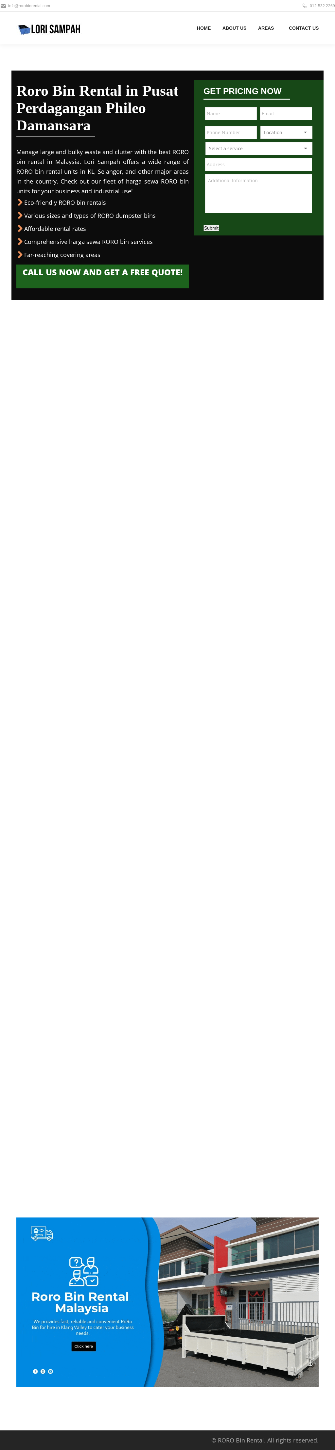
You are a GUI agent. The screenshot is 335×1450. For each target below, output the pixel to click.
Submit (211, 228)
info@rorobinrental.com (29, 6)
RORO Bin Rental (241, 1440)
